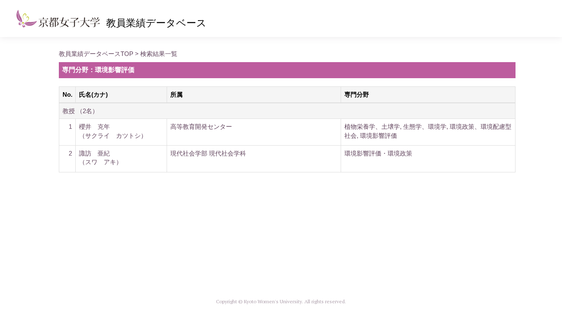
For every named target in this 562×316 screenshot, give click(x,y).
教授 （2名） (80, 110)
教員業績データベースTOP (96, 53)
